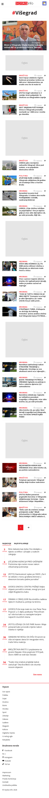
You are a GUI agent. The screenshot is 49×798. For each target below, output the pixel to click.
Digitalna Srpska (8, 733)
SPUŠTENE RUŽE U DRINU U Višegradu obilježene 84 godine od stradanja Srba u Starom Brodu (32, 181)
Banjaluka (6, 740)
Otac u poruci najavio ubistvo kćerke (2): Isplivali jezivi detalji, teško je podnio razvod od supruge (32, 282)
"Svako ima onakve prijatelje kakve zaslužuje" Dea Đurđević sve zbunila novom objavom (24, 664)
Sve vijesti (6, 692)
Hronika (5, 709)
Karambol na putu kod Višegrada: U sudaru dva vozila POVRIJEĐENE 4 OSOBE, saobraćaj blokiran (32, 196)
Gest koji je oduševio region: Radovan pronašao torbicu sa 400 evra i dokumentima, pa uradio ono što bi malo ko (31, 81)
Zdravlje (5, 716)
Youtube (8, 761)
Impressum (6, 772)
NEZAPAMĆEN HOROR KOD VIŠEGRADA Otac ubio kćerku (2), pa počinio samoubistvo (33, 467)
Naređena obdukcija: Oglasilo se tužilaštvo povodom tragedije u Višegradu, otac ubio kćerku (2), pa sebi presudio (33, 398)
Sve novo (37, 674)
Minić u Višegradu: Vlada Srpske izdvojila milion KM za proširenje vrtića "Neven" (23, 46)
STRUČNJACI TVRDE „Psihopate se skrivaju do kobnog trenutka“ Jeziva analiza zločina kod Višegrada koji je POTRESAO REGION (32, 312)
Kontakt (5, 782)
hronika (23, 191)
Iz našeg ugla (7, 736)
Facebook (8, 750)
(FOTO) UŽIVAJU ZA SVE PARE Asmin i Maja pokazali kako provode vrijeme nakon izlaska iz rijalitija (27, 627)
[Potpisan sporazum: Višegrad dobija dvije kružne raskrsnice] (9, 482)
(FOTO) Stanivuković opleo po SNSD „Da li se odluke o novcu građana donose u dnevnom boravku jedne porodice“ (27, 577)
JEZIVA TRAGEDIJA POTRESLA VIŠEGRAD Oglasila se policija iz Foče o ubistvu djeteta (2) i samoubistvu (32, 383)
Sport (4, 712)
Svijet (4, 698)
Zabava (5, 719)
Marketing (6, 775)
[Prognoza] (44, 3)
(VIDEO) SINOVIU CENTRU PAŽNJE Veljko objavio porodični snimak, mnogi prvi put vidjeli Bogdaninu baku (26, 589)
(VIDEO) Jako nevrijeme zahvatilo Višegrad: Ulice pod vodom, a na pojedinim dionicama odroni (31, 166)
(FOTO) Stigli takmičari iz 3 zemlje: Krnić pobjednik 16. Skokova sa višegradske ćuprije (32, 95)
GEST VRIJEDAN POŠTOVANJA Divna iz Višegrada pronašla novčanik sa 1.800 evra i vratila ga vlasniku (32, 110)
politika (8, 43)
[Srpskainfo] (24, 3)
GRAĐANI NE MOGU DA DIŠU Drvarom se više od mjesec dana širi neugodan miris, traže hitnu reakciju (26, 639)
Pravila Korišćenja (9, 779)
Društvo (5, 702)
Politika (5, 695)
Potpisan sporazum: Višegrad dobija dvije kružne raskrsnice (32, 481)
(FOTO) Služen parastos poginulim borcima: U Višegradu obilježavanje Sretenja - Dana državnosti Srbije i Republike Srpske (32, 497)
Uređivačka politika (9, 785)
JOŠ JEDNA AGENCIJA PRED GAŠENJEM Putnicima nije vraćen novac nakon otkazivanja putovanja (25, 564)
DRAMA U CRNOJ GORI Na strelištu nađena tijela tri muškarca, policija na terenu (27, 600)
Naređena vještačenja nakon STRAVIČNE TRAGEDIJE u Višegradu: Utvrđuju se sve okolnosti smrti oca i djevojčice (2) (32, 367)
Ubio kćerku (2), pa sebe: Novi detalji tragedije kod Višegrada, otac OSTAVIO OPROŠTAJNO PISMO (32, 413)
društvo (23, 75)
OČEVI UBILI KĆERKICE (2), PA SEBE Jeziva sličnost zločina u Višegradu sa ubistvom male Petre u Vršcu (31, 267)
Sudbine (5, 722)
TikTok (7, 764)
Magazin (5, 726)
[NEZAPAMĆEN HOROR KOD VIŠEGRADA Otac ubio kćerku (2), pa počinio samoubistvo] (9, 468)
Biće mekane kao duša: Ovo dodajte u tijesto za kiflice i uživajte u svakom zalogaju (25, 552)
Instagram (8, 757)
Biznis (4, 705)
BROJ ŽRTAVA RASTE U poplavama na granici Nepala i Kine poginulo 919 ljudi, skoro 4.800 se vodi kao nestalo (26, 652)
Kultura (5, 729)
